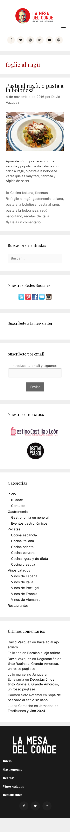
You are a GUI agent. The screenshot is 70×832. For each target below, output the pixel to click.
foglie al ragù (20, 199)
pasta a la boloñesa (21, 204)
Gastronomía (18, 512)
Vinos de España (24, 576)
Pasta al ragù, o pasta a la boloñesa (34, 87)
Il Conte (17, 500)
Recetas (41, 193)
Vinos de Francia (24, 594)
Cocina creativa (23, 564)
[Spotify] (59, 40)
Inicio (12, 494)
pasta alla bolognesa (22, 210)
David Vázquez (19, 642)
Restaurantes (18, 606)
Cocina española (24, 535)
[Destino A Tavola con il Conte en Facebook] (35, 298)
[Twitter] (20, 40)
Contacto (18, 506)
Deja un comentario (25, 222)
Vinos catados (19, 570)
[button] (63, 29)
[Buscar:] (35, 258)
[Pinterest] (30, 40)
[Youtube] (49, 40)
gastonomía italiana (47, 199)
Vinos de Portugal (25, 588)
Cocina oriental (22, 547)
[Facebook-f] (11, 40)
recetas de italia (36, 216)
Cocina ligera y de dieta (29, 559)
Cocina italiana (22, 541)
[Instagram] (40, 40)
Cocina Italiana (21, 193)
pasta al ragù (48, 204)
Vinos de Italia (22, 582)
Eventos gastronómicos (29, 523)
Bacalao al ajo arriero (43, 653)
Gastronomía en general (30, 517)
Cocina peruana (23, 553)
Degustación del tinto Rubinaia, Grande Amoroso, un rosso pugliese (35, 664)
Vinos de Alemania (25, 600)
